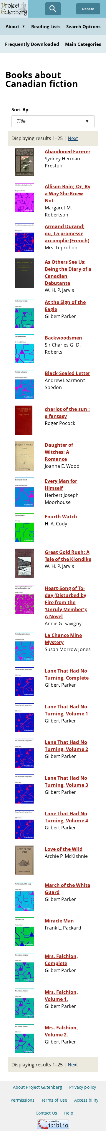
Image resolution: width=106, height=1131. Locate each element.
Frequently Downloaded (32, 44)
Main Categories (83, 44)
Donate (88, 8)
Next (73, 138)
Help (68, 1113)
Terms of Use (54, 1100)
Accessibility (86, 1100)
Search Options (83, 26)
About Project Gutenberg (37, 1087)
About (15, 26)
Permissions (22, 1100)
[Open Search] (53, 8)
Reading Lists (46, 26)
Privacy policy (82, 1087)
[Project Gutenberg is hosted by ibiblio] (53, 1127)
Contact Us (46, 1113)
